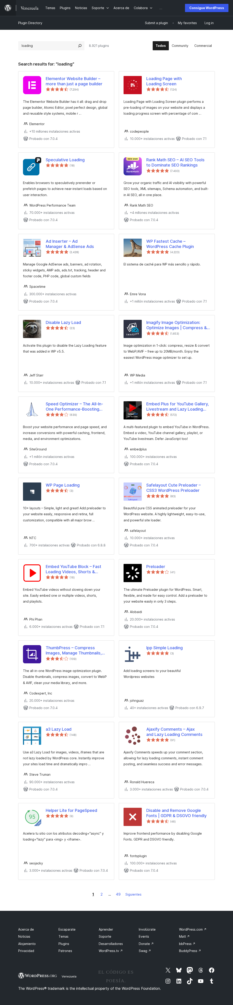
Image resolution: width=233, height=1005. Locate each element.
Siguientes (133, 894)
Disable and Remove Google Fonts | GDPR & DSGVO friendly (176, 813)
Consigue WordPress (206, 8)
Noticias (24, 936)
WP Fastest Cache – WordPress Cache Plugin (170, 244)
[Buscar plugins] (79, 45)
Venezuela (69, 976)
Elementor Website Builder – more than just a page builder (74, 81)
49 (118, 894)
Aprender (106, 929)
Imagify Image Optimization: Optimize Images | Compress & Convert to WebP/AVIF (176, 325)
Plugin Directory (30, 23)
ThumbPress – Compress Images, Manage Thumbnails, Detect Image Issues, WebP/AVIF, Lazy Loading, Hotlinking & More (74, 650)
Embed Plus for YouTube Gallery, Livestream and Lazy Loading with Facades (177, 406)
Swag (145, 951)
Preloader (155, 566)
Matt (184, 936)
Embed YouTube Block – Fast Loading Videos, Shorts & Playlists (73, 569)
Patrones (65, 951)
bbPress (187, 944)
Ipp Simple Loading (164, 647)
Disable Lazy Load (63, 322)
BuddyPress (190, 951)
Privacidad (26, 951)
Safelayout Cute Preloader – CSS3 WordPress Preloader (173, 488)
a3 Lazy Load (58, 729)
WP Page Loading (63, 485)
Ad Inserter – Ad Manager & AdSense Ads (70, 244)
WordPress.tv (111, 951)
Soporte (105, 936)
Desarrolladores (111, 944)
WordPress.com (193, 929)
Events (144, 936)
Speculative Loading (65, 159)
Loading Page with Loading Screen (164, 81)
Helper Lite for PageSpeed (71, 810)
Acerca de (26, 929)
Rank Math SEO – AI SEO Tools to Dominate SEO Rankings (175, 162)
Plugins (63, 944)
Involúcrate (147, 929)
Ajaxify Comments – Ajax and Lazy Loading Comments (174, 732)
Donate (146, 944)
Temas (63, 936)
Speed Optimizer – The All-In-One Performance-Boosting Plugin (74, 406)
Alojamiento (27, 944)
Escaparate (67, 929)
